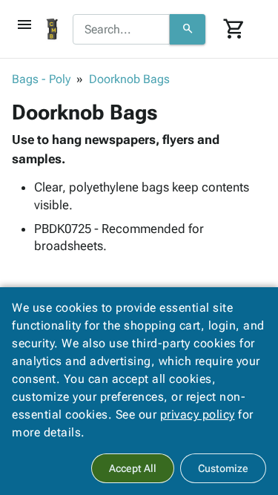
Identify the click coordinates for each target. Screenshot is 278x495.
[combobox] (121, 30)
